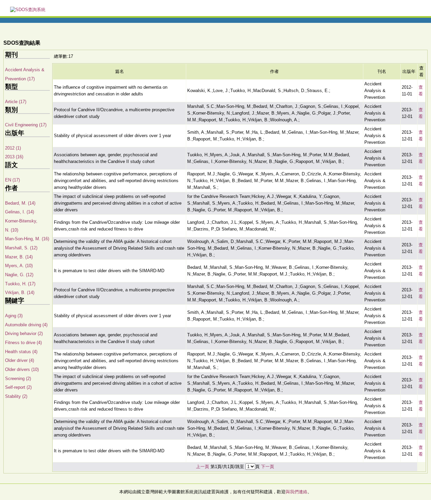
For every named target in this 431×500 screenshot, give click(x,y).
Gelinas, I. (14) (19, 211)
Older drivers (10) (22, 369)
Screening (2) (18, 378)
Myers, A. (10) (19, 265)
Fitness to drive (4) (23, 342)
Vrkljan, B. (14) (19, 292)
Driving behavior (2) (24, 333)
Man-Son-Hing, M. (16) (27, 238)
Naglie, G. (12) (19, 274)
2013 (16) (14, 156)
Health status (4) (21, 351)
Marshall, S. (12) (21, 247)
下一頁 (267, 466)
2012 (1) (13, 148)
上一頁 (202, 466)
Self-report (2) (18, 387)
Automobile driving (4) (26, 324)
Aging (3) (14, 315)
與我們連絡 (296, 491)
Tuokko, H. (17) (20, 283)
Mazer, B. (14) (19, 256)
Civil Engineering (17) (25, 124)
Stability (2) (16, 396)
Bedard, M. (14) (20, 203)
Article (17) (15, 101)
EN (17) (12, 179)
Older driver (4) (19, 360)
